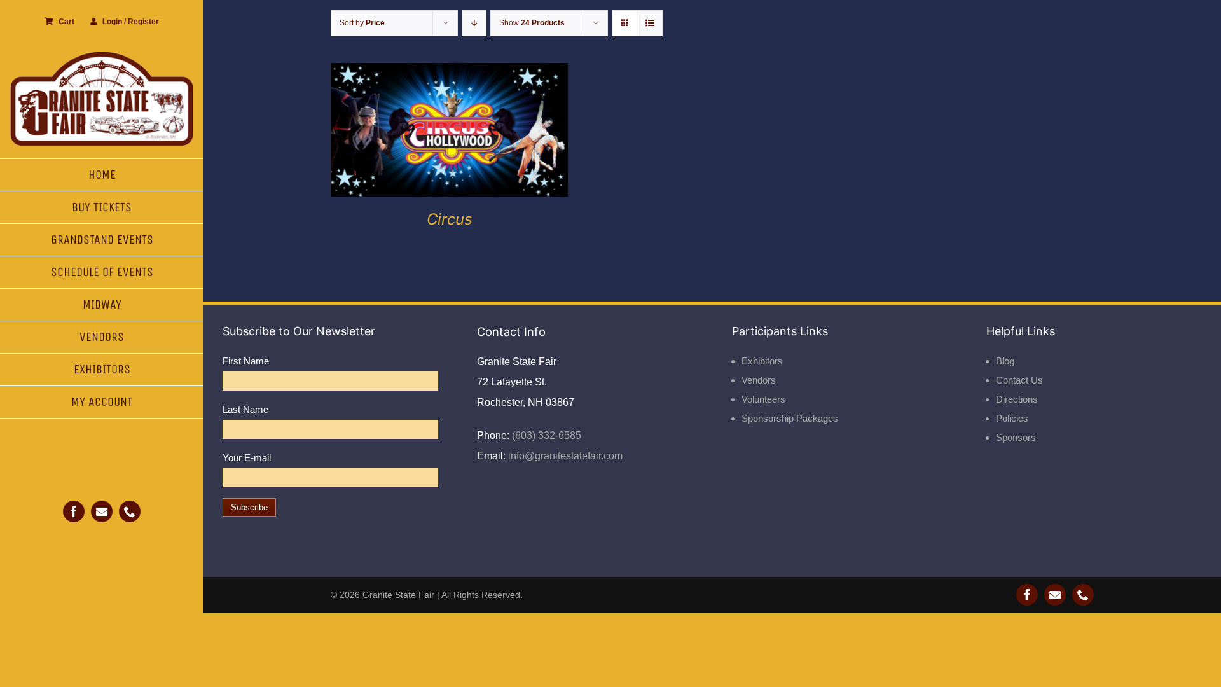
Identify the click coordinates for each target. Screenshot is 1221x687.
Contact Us (1019, 380)
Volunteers (763, 399)
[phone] (130, 511)
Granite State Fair (398, 595)
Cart (66, 21)
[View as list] (649, 23)
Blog (1005, 361)
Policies (1012, 418)
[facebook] (74, 511)
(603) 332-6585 (545, 435)
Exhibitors (762, 361)
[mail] (102, 511)
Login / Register (130, 21)
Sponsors (1016, 437)
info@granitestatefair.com (564, 455)
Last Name (245, 409)
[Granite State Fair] (102, 55)
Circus (450, 219)
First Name (246, 361)
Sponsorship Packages (790, 418)
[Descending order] (474, 23)
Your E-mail (247, 457)
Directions (1017, 399)
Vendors (759, 380)
